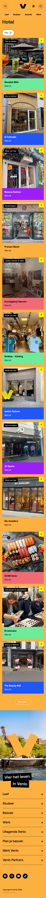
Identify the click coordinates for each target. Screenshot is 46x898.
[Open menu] (5, 6)
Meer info (7, 86)
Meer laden (21, 702)
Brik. (14, 892)
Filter (6, 33)
